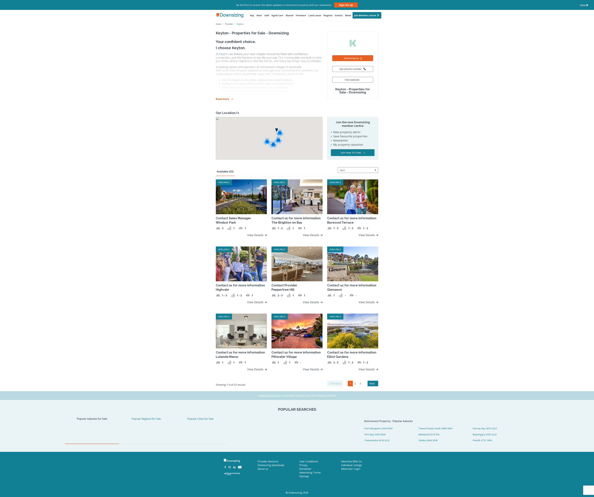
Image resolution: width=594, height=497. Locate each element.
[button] (224, 99)
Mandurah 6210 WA (428, 434)
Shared (289, 15)
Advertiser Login (350, 469)
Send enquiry (351, 58)
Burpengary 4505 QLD (485, 434)
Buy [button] (252, 15)
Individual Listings (351, 465)
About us (263, 469)
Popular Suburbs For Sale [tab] (92, 418)
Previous (335, 383)
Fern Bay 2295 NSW (375, 434)
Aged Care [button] (277, 15)
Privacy (303, 465)
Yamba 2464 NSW (428, 440)
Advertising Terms (310, 472)
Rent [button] (259, 15)
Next (372, 383)
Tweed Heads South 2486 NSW (435, 428)
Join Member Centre (365, 15)
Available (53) (225, 171)
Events (339, 15)
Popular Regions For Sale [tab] (146, 418)
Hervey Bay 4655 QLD (485, 428)
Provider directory (268, 461)
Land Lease (314, 15)
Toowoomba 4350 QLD (377, 440)
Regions (328, 15)
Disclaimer (305, 469)
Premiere (301, 15)
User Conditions (308, 461)
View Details (255, 235)
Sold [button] (266, 15)
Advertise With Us (351, 461)
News (348, 15)
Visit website (352, 79)
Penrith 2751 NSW (482, 440)
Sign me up (346, 5)
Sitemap (304, 476)
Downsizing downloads (271, 465)
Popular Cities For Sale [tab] (200, 418)
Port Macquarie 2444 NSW (378, 428)
